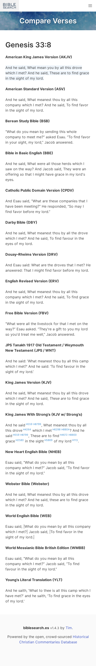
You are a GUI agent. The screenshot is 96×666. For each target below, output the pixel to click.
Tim (69, 628)
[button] (90, 6)
